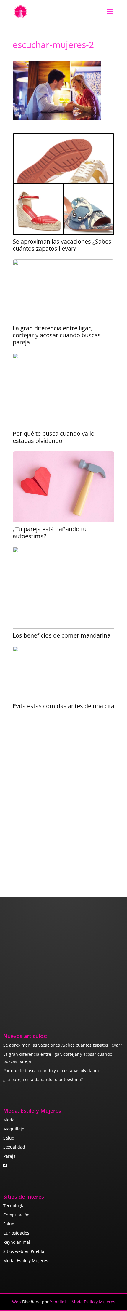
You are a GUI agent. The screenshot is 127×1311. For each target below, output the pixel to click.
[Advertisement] (63, 798)
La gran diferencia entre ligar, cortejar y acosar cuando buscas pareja (57, 335)
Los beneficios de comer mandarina (61, 635)
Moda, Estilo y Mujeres (25, 1260)
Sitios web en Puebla (23, 1251)
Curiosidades (16, 1233)
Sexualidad (14, 1147)
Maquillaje (13, 1129)
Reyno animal (16, 1242)
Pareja (9, 1156)
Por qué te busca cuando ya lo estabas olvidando (54, 437)
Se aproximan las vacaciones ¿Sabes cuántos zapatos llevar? (62, 245)
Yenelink (58, 1301)
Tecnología (14, 1205)
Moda (8, 1119)
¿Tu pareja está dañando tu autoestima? (50, 533)
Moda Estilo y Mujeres (93, 1301)
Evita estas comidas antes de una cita (63, 706)
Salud (8, 1138)
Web (16, 1301)
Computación (16, 1215)
